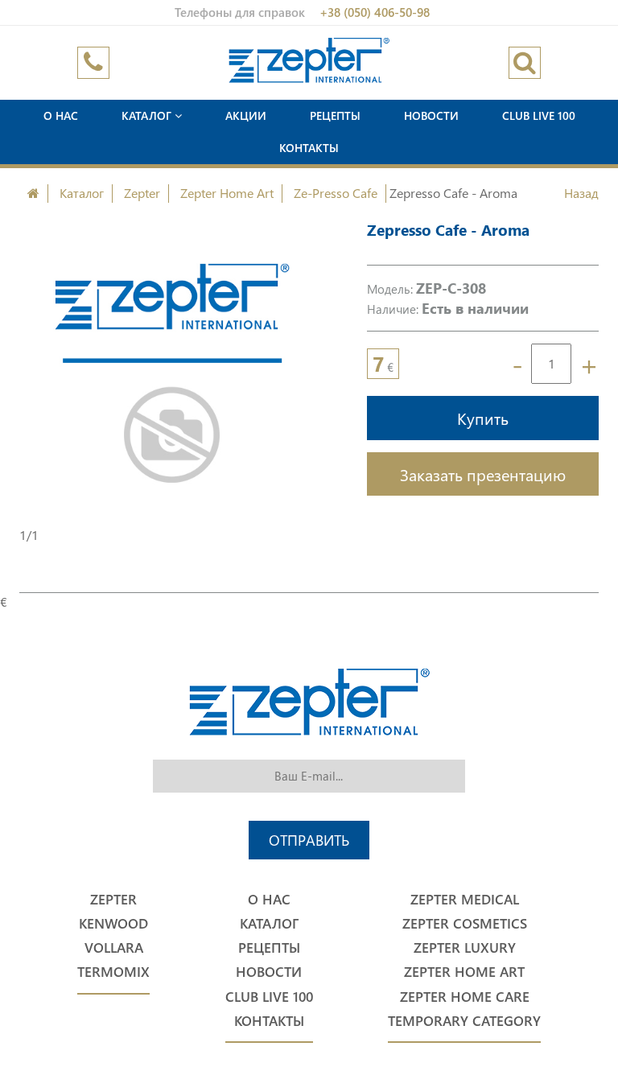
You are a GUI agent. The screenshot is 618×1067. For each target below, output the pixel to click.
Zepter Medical (464, 899)
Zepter (142, 192)
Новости (431, 115)
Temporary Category (464, 1020)
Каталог (148, 115)
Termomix (113, 971)
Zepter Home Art (227, 192)
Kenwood (113, 923)
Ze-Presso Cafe (335, 192)
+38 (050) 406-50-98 (374, 12)
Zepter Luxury (465, 947)
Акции (245, 115)
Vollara (113, 947)
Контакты (309, 147)
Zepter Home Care (464, 996)
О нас (60, 115)
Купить (483, 417)
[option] (173, 372)
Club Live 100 (538, 115)
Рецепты (335, 115)
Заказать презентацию (483, 474)
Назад (581, 192)
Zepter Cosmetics (464, 923)
